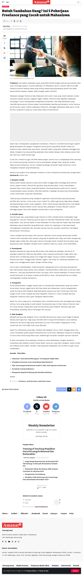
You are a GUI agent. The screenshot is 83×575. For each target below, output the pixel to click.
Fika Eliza (6, 26)
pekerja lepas (32, 381)
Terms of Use (43, 571)
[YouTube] (9, 541)
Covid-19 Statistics (41, 507)
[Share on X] (14, 21)
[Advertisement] (45, 127)
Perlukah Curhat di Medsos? (23, 369)
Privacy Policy (31, 571)
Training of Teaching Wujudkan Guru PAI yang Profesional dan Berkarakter (39, 451)
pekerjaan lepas (44, 381)
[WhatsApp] (19, 541)
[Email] (17, 21)
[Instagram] (12, 541)
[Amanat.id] (41, 2)
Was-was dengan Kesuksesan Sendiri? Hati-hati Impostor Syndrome (39, 365)
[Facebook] (27, 409)
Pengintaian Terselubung (35, 474)
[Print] (20, 21)
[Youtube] (46, 409)
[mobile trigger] (3, 2)
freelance (22, 381)
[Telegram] (55, 409)
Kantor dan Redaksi (9, 548)
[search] (73, 2)
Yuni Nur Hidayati (29, 457)
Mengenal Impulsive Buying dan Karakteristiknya (32, 372)
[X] (36, 409)
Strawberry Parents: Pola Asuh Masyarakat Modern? (32, 362)
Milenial (5, 6)
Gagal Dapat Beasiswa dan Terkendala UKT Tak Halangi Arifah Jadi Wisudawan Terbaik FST (40, 464)
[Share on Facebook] (11, 21)
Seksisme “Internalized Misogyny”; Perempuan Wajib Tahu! (35, 359)
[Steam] (15, 541)
